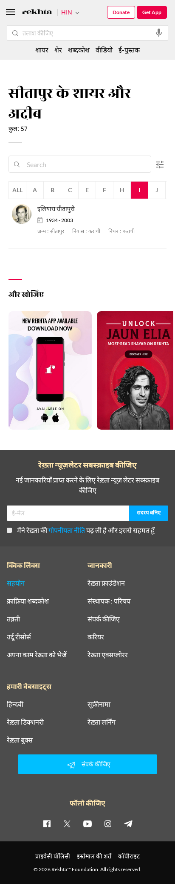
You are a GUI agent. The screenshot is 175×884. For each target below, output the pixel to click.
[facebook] (47, 823)
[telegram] (128, 823)
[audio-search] (159, 33)
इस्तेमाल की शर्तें (94, 856)
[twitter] (67, 823)
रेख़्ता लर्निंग (102, 722)
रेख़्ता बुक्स (20, 740)
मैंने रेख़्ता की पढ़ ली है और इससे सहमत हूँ (86, 530)
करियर (96, 636)
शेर (58, 50)
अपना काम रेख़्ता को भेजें (37, 654)
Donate (121, 12)
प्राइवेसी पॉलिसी (52, 856)
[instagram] (108, 823)
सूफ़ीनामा (99, 704)
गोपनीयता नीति (66, 530)
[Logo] (37, 13)
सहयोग (16, 583)
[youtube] (87, 823)
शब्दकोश (79, 50)
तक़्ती (13, 618)
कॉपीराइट (129, 856)
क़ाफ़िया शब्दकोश (28, 601)
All (17, 190)
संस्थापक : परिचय (109, 601)
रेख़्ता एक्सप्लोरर (108, 654)
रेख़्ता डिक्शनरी (25, 722)
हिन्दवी (15, 704)
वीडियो (104, 50)
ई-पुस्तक (129, 50)
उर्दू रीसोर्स (19, 636)
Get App (151, 12)
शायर (41, 50)
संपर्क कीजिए (104, 618)
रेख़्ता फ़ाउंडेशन (106, 583)
